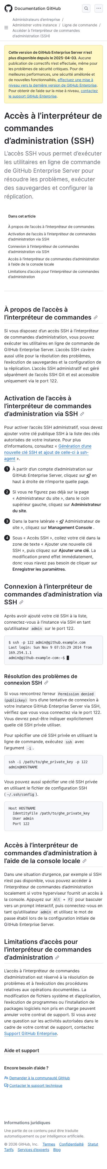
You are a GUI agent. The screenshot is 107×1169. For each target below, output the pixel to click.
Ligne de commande (79, 25)
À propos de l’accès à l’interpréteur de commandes (47, 313)
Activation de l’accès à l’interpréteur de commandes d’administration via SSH (47, 406)
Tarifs (9, 1149)
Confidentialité (71, 1144)
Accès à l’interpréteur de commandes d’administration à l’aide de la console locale (50, 853)
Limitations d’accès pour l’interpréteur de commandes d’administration (47, 949)
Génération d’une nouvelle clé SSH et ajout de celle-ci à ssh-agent (47, 452)
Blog (57, 1149)
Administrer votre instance (34, 25)
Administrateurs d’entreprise (36, 19)
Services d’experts (33, 1149)
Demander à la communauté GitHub (39, 1078)
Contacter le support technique (35, 1085)
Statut (93, 1144)
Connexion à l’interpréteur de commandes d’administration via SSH (53, 594)
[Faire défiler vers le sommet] (95, 1157)
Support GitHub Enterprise (30, 1033)
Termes (49, 1144)
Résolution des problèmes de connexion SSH (40, 679)
